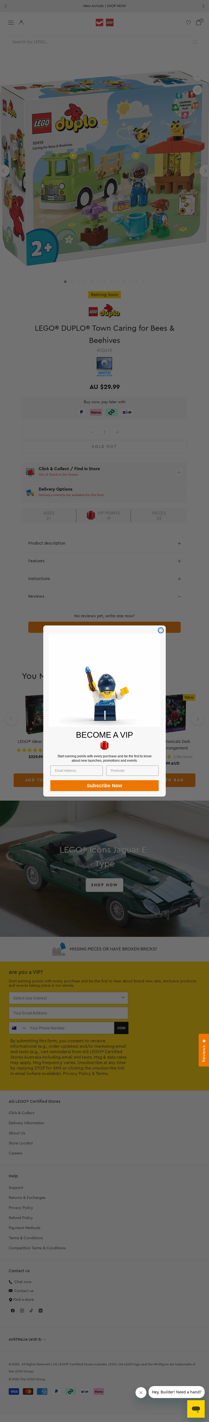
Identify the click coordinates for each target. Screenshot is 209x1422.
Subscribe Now (104, 785)
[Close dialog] (161, 630)
